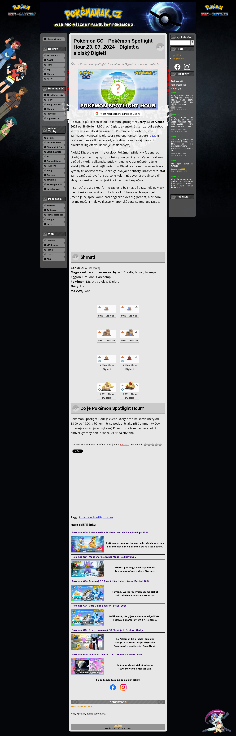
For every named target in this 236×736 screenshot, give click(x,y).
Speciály (51, 175)
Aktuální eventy (55, 95)
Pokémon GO (53, 55)
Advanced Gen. (54, 142)
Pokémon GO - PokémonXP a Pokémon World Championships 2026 (110, 532)
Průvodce (52, 113)
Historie (51, 205)
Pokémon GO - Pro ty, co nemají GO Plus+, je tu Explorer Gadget (108, 630)
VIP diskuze (53, 245)
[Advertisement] (118, 229)
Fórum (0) (175, 88)
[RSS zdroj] (125, 702)
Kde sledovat (53, 189)
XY (48, 156)
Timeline (51, 179)
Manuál (50, 109)
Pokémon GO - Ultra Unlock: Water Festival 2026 (99, 605)
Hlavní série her (55, 214)
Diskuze (51, 240)
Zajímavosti (53, 210)
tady (155, 135)
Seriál (50, 60)
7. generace (53, 118)
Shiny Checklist (54, 104)
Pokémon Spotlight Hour (96, 517)
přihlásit (177, 55)
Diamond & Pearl (55, 147)
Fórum (50, 249)
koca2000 (124, 444)
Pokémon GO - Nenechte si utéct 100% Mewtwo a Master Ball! (107, 654)
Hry (48, 69)
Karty (49, 78)
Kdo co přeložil (54, 184)
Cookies (118, 725)
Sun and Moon (54, 161)
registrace (178, 58)
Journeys (51, 165)
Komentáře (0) (178, 84)
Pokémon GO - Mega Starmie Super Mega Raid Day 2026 (104, 556)
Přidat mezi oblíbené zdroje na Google (120, 113)
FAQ (49, 259)
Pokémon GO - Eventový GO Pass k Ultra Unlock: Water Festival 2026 (110, 581)
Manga (50, 74)
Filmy (49, 64)
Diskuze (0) (176, 81)
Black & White (54, 151)
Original (51, 138)
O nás (50, 254)
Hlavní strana (54, 39)
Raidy (49, 99)
